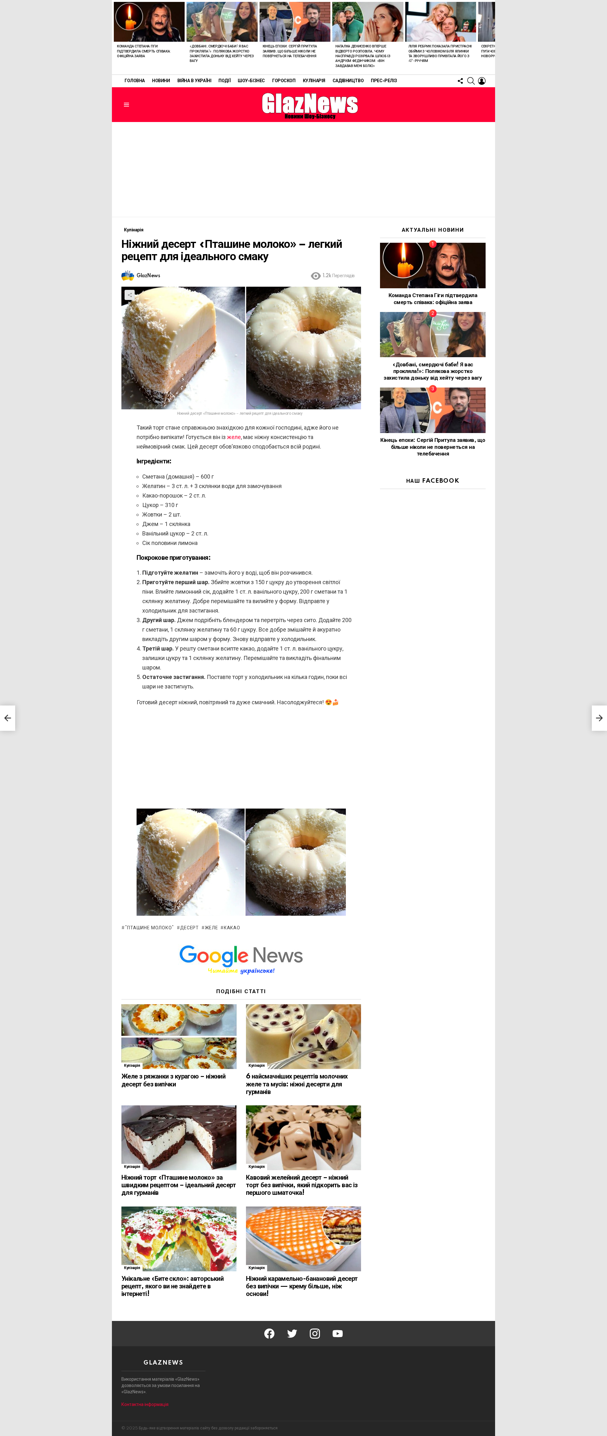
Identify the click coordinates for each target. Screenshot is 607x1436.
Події (224, 80)
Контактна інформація (145, 1404)
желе (233, 437)
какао (232, 928)
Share (130, 295)
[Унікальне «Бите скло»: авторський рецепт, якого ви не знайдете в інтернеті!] (178, 1239)
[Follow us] (460, 81)
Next (492, 37)
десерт (189, 928)
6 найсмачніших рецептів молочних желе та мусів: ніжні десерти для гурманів (297, 1084)
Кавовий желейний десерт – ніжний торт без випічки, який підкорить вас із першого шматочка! (302, 1185)
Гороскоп (284, 80)
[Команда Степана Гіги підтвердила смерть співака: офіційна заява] (149, 22)
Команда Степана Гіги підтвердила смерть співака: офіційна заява (144, 51)
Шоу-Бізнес (251, 80)
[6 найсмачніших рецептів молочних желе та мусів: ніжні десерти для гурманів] (303, 1036)
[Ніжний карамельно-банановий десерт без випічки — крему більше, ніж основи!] (303, 1239)
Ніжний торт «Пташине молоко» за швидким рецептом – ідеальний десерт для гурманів (178, 1185)
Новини (161, 80)
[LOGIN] (482, 81)
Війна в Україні (194, 80)
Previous (115, 37)
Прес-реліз (384, 80)
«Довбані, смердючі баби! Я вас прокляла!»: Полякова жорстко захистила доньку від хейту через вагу (432, 371)
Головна (135, 80)
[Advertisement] (303, 169)
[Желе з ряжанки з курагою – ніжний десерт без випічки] (178, 1036)
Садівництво (348, 80)
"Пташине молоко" (149, 928)
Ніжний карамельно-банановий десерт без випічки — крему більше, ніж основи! (302, 1286)
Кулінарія (314, 80)
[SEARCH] (471, 81)
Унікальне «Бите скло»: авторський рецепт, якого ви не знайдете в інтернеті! (172, 1286)
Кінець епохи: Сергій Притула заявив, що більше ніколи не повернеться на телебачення (290, 51)
